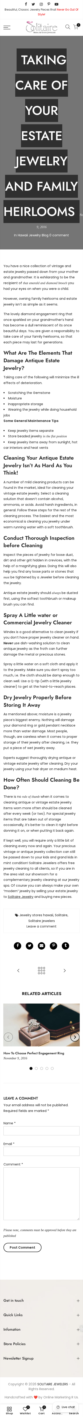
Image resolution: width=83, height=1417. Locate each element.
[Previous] (8, 1037)
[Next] (75, 1037)
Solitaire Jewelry (20, 896)
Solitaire (61, 915)
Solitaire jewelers (41, 921)
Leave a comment (41, 926)
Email (9, 1144)
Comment (13, 1164)
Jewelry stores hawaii (36, 915)
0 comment (59, 235)
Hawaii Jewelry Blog (33, 235)
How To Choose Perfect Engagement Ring (33, 1053)
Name (9, 1123)
